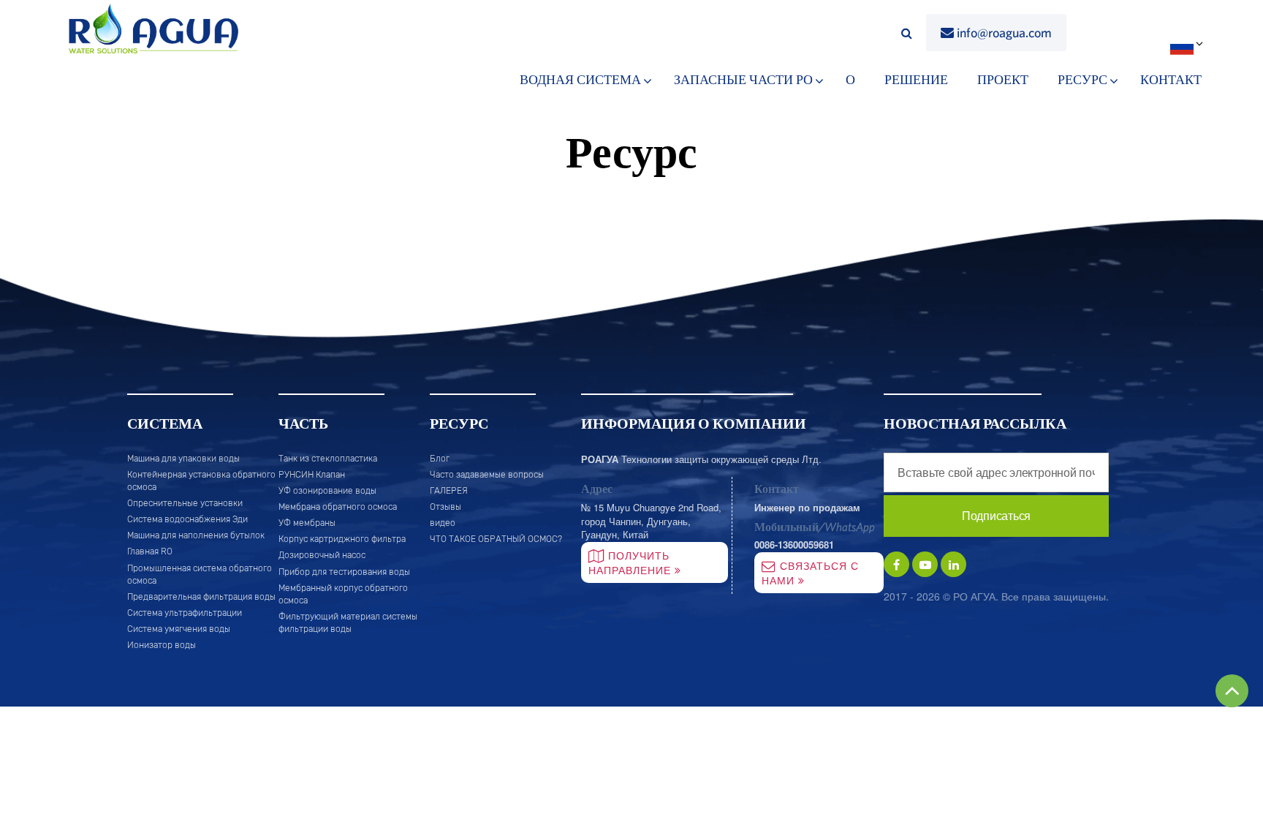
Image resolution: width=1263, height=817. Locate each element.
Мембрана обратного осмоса (337, 507)
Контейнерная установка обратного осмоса (201, 481)
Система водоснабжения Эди (187, 519)
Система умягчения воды (178, 629)
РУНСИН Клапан (311, 475)
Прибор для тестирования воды (344, 572)
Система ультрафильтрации (184, 613)
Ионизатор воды (161, 645)
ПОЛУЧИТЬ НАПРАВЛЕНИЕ (631, 562)
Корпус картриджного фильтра (342, 539)
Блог (440, 458)
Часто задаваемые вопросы (487, 475)
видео (442, 523)
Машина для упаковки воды (183, 458)
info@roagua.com (1004, 32)
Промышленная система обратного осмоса (199, 574)
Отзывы (445, 507)
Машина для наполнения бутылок (196, 535)
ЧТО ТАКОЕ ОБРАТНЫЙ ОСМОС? (496, 539)
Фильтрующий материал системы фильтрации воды (347, 622)
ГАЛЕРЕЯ (449, 491)
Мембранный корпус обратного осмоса (343, 594)
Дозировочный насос (321, 555)
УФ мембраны (306, 523)
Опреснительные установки (185, 503)
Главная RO (149, 551)
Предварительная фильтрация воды (201, 597)
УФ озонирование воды (327, 491)
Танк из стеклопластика (327, 458)
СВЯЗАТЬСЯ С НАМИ (810, 572)
